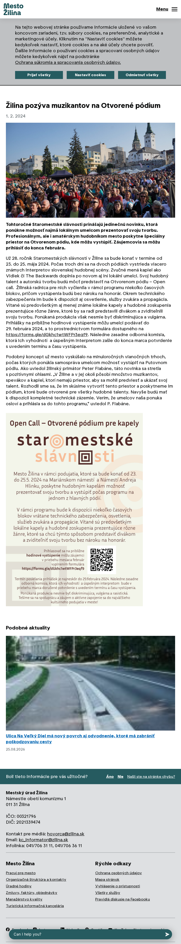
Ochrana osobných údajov (118, 873)
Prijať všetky (39, 75)
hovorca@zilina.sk (65, 834)
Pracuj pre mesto (21, 873)
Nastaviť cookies (90, 75)
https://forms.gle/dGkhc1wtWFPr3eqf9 (47, 334)
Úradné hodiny (19, 886)
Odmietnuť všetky (142, 75)
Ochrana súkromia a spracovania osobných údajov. (68, 62)
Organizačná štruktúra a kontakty (36, 879)
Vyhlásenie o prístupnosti (117, 886)
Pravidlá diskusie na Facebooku (122, 899)
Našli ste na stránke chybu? (151, 777)
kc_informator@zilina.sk (43, 840)
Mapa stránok (107, 879)
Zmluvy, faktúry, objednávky (31, 893)
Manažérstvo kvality (24, 899)
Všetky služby (107, 893)
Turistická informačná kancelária (35, 906)
